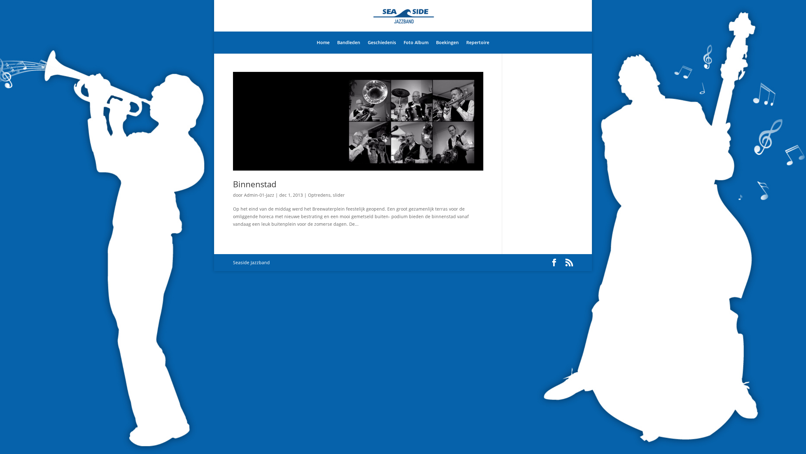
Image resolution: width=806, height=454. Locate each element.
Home (323, 42)
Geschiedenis (382, 42)
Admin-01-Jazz (259, 195)
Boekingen (447, 42)
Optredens (319, 195)
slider (339, 195)
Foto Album (416, 42)
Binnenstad (254, 184)
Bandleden (348, 42)
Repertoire (477, 42)
